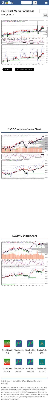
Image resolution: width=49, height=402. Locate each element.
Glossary (4, 383)
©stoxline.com (6, 381)
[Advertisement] (24, 99)
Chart (20, 381)
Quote (15, 381)
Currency (37, 381)
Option (30, 381)
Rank (25, 381)
